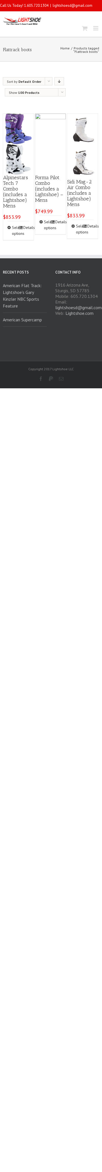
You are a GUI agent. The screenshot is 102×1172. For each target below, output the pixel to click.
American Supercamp (22, 319)
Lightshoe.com (79, 313)
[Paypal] (51, 378)
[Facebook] (41, 378)
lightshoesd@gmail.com (72, 5)
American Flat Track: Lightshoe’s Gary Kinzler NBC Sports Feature (22, 296)
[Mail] (61, 378)
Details (26, 227)
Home (65, 48)
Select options (15, 230)
